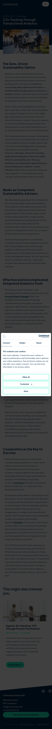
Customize (24, 384)
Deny (26, 391)
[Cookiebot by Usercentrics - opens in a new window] (38, 336)
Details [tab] (22, 343)
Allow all (26, 377)
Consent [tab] (6, 343)
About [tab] (38, 343)
